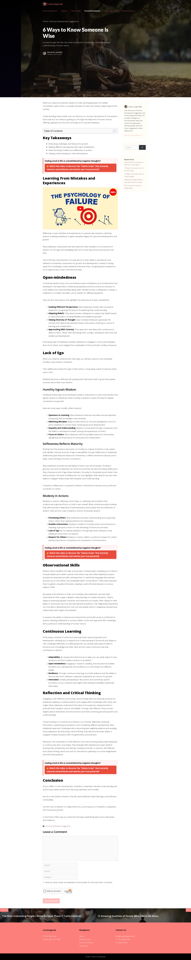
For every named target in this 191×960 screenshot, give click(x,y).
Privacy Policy (85, 939)
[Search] (142, 147)
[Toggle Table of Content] (113, 131)
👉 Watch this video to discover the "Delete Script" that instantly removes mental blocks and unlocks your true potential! (77, 168)
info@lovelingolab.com (125, 936)
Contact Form (122, 942)
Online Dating (75, 11)
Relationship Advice (111, 11)
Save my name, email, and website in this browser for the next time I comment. (79, 882)
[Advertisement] (95, 70)
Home (45, 21)
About (82, 936)
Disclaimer (83, 946)
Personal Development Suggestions (64, 21)
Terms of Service (86, 942)
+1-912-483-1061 (123, 939)
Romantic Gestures (128, 11)
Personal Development (92, 11)
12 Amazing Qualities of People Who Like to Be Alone (127, 916)
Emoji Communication (50, 11)
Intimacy (64, 11)
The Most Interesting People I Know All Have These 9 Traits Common (41, 916)
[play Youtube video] (80, 208)
